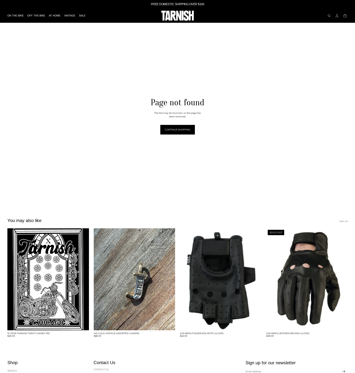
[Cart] (345, 16)
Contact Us (101, 369)
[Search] (329, 16)
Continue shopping (177, 129)
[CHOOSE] (83, 324)
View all (343, 221)
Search (12, 370)
